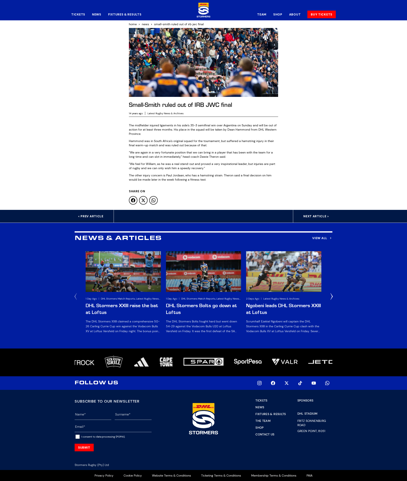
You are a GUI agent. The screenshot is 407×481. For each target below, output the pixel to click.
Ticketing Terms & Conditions (221, 475)
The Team (262, 421)
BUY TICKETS (321, 14)
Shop (277, 14)
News (96, 14)
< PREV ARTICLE (90, 216)
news (145, 24)
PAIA (309, 475)
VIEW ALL (319, 238)
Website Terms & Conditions (171, 475)
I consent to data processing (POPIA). (103, 436)
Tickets (78, 14)
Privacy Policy (104, 475)
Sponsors (305, 400)
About (295, 14)
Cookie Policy (133, 475)
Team (261, 14)
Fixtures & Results (125, 14)
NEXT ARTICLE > (316, 216)
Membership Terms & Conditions (273, 475)
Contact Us (265, 434)
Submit (84, 447)
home (133, 24)
